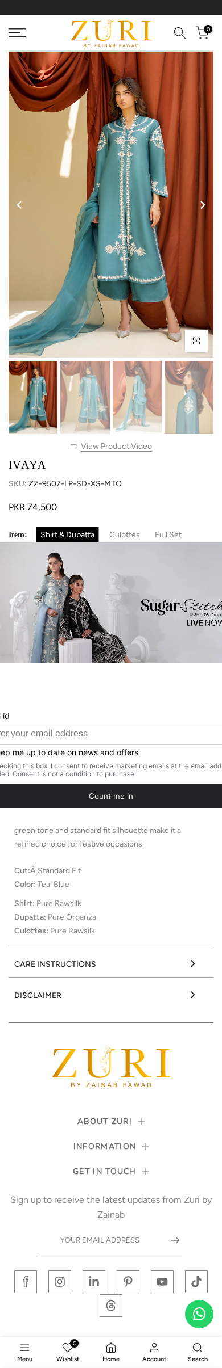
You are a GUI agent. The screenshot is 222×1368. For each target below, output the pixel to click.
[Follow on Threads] (111, 1305)
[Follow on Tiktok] (196, 1281)
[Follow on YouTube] (162, 1281)
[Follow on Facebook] (25, 1281)
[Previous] (20, 204)
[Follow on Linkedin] (94, 1281)
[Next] (202, 204)
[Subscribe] (169, 1240)
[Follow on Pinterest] (128, 1281)
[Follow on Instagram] (59, 1281)
